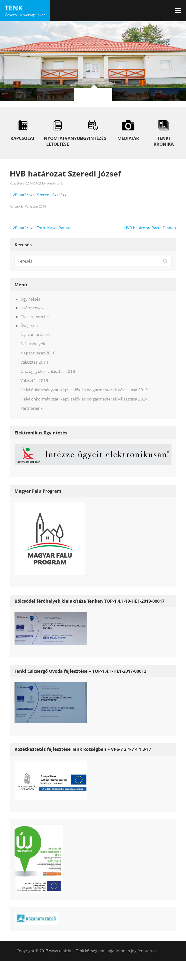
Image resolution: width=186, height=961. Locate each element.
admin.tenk (54, 183)
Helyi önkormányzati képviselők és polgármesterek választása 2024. (84, 399)
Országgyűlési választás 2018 (47, 371)
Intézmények (31, 308)
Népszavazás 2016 (37, 353)
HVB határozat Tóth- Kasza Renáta (40, 228)
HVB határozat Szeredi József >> (38, 195)
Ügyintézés (30, 299)
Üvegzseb (29, 325)
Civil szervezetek (35, 316)
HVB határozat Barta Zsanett (150, 228)
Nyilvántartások (35, 334)
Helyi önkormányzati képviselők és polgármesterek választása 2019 (84, 389)
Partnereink (31, 408)
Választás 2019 (34, 380)
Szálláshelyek (32, 343)
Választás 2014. (35, 206)
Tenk (14, 7)
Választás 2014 (34, 362)
